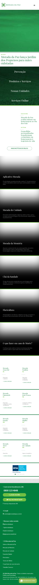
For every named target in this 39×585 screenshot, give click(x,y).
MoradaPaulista (25, 369)
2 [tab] (16, 474)
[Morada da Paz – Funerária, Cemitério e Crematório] (13, 5)
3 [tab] (18, 474)
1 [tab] (15, 474)
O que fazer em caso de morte (11, 564)
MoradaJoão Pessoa (26, 394)
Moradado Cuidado (26, 445)
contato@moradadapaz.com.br (13, 514)
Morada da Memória (8, 547)
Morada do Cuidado (8, 551)
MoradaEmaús (5, 419)
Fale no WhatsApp (15, 499)
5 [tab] (22, 474)
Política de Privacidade (9, 575)
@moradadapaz (8, 524)
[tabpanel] (19, 469)
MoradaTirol (5, 445)
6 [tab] (23, 474)
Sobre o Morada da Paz (9, 544)
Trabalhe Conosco (8, 567)
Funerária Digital (7, 554)
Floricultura (6, 557)
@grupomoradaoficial (10, 534)
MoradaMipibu (25, 419)
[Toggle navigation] (34, 5)
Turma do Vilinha (7, 560)
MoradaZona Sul (6, 369)
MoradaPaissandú (6, 394)
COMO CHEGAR (7, 381)
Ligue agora (15, 495)
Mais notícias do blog (19, 148)
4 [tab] (20, 474)
